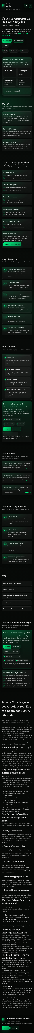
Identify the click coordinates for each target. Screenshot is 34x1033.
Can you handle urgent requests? (13, 609)
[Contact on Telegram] (26, 6)
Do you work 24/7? (8, 589)
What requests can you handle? (13, 583)
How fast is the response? (11, 603)
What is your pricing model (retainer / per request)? (15, 596)
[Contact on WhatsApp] (30, 6)
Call (6, 45)
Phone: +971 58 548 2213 (12, 651)
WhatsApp (20, 40)
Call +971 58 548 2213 (11, 434)
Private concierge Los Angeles (11, 948)
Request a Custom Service (12, 244)
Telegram (8, 40)
